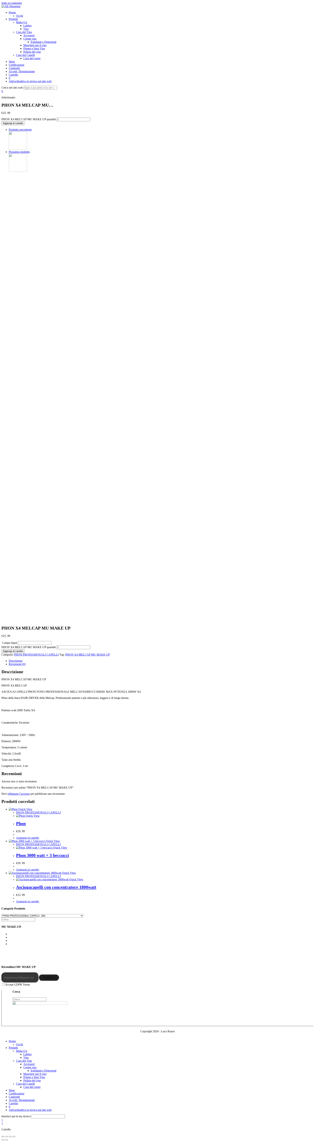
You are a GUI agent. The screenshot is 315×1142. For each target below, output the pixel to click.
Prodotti (13, 1047)
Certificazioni (16, 1093)
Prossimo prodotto (19, 151)
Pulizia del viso (32, 1080)
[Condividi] (6, 1136)
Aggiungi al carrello (13, 123)
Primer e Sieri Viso (34, 1077)
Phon (21, 823)
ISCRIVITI (48, 977)
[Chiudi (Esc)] (2, 1136)
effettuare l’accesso (19, 793)
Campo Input (9, 642)
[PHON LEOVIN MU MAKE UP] (18, 170)
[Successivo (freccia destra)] (6, 1139)
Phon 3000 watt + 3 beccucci (42, 855)
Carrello (13, 1103)
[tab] (161, 660)
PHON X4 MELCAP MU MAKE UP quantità (28, 119)
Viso (26, 1057)
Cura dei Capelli (25, 1083)
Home (12, 1041)
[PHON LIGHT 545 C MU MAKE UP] (18, 148)
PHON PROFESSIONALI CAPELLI (36, 654)
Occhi (19, 1044)
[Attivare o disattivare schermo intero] (10, 1136)
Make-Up (21, 1051)
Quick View (25, 809)
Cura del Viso (24, 1060)
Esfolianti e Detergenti (43, 1070)
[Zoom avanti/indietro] (13, 1136)
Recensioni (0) (17, 664)
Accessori (29, 1064)
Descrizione (15, 660)
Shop (12, 1090)
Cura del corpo (31, 1087)
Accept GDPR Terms (17, 984)
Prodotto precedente (20, 129)
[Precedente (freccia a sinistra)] (2, 1139)
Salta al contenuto (11, 3)
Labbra (27, 1054)
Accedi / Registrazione (22, 1100)
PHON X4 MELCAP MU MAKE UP (87, 654)
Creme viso (29, 1067)
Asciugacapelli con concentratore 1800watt (56, 887)
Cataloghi (14, 1096)
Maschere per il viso (34, 1073)
